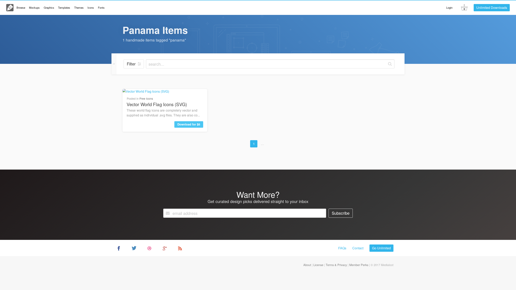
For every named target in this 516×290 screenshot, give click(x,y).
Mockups (34, 7)
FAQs (342, 248)
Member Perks (358, 265)
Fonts (101, 7)
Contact (357, 248)
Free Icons (146, 98)
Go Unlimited (381, 248)
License (318, 265)
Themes (79, 7)
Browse (21, 7)
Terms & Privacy (336, 265)
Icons (90, 7)
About (307, 265)
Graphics (49, 7)
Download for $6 (188, 124)
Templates (64, 7)
